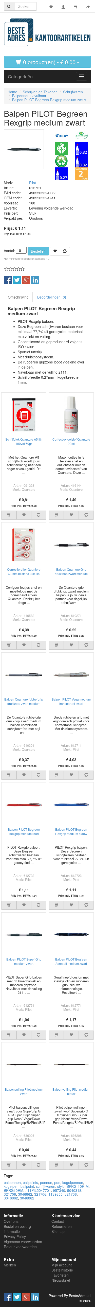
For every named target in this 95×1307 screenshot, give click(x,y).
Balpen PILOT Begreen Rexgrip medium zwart (49, 99)
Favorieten (60, 1275)
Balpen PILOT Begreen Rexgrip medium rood (24, 831)
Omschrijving (18, 297)
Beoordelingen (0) (51, 297)
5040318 (74, 1190)
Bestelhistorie (62, 1270)
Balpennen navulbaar (29, 95)
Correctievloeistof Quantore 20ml (71, 441)
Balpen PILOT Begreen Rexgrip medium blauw (71, 831)
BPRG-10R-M (78, 1186)
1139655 (55, 1194)
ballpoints (30, 1182)
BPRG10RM (13, 1190)
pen (57, 1182)
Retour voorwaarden (20, 1246)
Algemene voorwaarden (23, 1241)
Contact (57, 1221)
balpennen (12, 1182)
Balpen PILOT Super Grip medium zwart (23, 961)
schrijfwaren (45, 1186)
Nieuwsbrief (60, 1280)
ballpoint (27, 1186)
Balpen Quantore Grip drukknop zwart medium (71, 571)
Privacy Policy (15, 1236)
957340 (59, 1190)
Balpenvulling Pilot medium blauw (71, 1091)
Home (12, 91)
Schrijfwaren (73, 91)
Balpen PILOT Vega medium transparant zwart (71, 701)
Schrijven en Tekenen (40, 91)
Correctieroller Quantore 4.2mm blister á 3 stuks (24, 571)
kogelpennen (72, 1182)
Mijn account (61, 1264)
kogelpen (11, 1186)
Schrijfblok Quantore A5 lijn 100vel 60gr (23, 441)
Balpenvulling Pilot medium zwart (24, 1091)
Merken (10, 1264)
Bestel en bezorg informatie (17, 1229)
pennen (46, 1182)
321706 (10, 1194)
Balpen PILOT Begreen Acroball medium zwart (71, 961)
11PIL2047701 (39, 1190)
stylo (61, 1186)
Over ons (11, 1221)
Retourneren (61, 1226)
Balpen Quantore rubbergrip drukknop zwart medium (23, 701)
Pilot (32, 182)
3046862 (25, 1194)
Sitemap (58, 1231)
